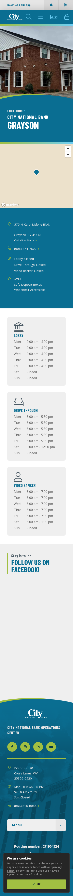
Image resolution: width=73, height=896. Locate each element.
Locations (15, 111)
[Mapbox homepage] (10, 204)
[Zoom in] (68, 149)
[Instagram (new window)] (25, 747)
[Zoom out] (68, 154)
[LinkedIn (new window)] (38, 747)
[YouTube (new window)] (51, 747)
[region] (36, 176)
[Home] (15, 17)
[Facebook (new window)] (12, 747)
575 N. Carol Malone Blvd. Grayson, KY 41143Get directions (32, 232)
